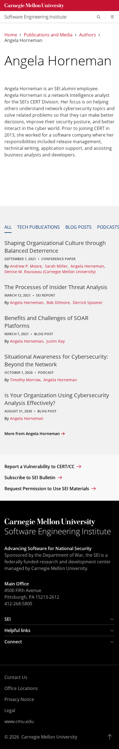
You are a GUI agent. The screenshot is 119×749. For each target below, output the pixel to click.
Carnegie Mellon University (49, 737)
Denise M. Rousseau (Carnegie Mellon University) (49, 271)
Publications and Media (48, 35)
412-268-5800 (18, 604)
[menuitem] (37, 17)
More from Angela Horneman (32, 433)
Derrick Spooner (88, 302)
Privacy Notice (19, 699)
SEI (7, 619)
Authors (87, 35)
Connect (13, 642)
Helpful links (17, 630)
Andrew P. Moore (26, 266)
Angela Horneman (88, 266)
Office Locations (21, 688)
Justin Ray (55, 341)
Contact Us (15, 677)
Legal (9, 710)
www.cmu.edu (19, 721)
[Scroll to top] (111, 737)
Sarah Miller (57, 266)
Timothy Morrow (26, 379)
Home (10, 35)
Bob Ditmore (58, 302)
